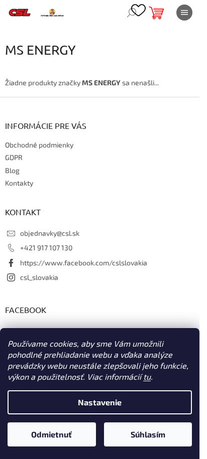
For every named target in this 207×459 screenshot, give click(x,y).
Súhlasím (148, 434)
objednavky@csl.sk (49, 233)
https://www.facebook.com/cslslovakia (83, 262)
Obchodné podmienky (39, 144)
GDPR (14, 157)
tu (147, 376)
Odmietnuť (51, 434)
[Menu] (184, 13)
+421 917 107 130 (46, 247)
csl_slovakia (39, 277)
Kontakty (19, 183)
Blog (12, 170)
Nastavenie (100, 402)
